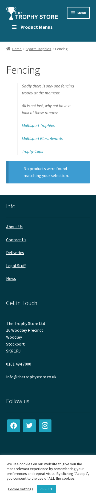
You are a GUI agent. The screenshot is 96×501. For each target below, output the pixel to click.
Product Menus (37, 27)
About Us (14, 226)
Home (17, 48)
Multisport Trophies (38, 125)
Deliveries (15, 252)
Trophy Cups (32, 151)
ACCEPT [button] (47, 489)
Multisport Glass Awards (42, 138)
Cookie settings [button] (20, 489)
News (11, 278)
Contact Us (16, 239)
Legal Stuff (16, 265)
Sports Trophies (38, 48)
